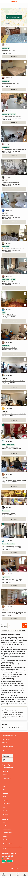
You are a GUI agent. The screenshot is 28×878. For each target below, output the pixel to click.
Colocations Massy (6, 739)
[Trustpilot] (7, 862)
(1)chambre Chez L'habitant (13, 447)
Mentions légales (6, 803)
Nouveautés (5, 814)
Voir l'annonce (14, 56)
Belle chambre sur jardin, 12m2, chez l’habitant (12, 579)
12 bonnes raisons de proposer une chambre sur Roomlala (12, 847)
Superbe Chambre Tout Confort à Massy (11, 182)
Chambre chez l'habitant (7, 215)
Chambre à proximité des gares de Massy (14, 248)
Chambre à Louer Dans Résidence (9, 348)
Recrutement (5, 793)
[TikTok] (9, 855)
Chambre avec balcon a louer (8, 50)
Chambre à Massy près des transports (10, 83)
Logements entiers (7, 781)
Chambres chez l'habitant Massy (9, 735)
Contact (4, 825)
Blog (4, 789)
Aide (4, 821)
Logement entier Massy (7, 750)
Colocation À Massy (11, 314)
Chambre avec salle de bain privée (13, 116)
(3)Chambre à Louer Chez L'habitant (13, 546)
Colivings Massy (5, 742)
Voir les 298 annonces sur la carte (14, 17)
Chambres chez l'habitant (8, 767)
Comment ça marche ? (7, 832)
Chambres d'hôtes (6, 778)
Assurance (5, 836)
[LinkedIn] (12, 855)
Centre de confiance (7, 839)
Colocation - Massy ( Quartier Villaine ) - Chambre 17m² (14, 414)
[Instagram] (6, 855)
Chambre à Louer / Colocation (8, 513)
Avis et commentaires (7, 843)
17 (20, 625)
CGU (4, 807)
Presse (4, 796)
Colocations (5, 771)
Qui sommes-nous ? (7, 829)
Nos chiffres (5, 810)
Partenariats (5, 800)
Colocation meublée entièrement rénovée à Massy (13, 381)
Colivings (5, 774)
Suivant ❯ (25, 625)
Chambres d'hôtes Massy (7, 746)
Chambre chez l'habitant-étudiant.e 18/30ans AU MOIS (14, 612)
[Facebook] (3, 855)
